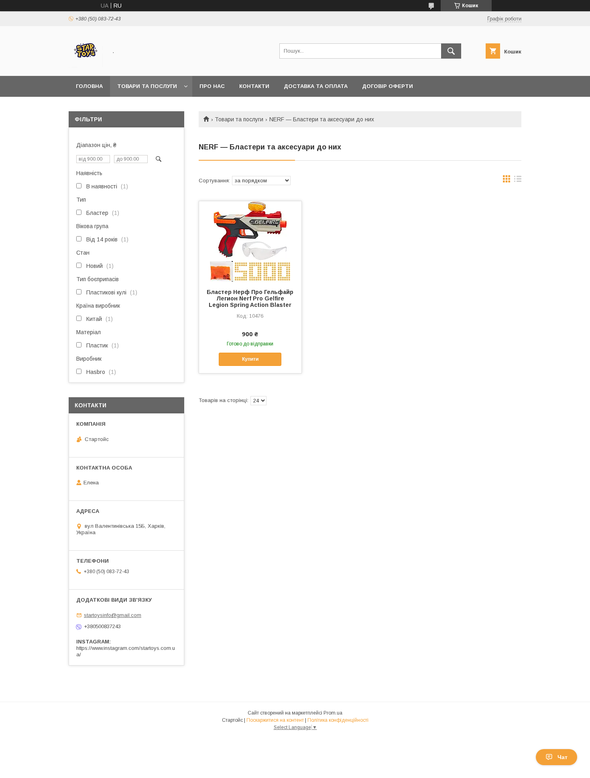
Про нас (212, 86)
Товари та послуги (147, 86)
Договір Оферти (387, 86)
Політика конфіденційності (337, 720)
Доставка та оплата (316, 86)
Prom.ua (332, 713)
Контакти (254, 86)
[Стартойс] (86, 65)
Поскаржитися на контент (275, 720)
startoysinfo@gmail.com (112, 615)
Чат (562, 757)
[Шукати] (451, 51)
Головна (89, 86)
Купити (250, 359)
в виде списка (517, 180)
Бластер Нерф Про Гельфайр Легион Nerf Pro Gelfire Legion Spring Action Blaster (250, 298)
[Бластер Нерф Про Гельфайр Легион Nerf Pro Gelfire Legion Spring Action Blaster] (250, 241)
